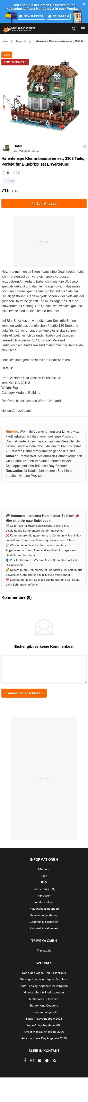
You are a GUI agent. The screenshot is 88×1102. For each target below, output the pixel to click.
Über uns (44, 869)
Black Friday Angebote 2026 (44, 1018)
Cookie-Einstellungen (44, 928)
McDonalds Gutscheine (44, 999)
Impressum (44, 895)
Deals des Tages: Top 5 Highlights (44, 972)
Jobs (44, 876)
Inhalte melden (44, 902)
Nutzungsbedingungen (44, 908)
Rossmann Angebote (44, 1012)
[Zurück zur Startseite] (19, 28)
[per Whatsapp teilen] (32, 1060)
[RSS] (54, 1060)
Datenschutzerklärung (44, 915)
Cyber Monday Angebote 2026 (44, 1031)
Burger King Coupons (44, 1005)
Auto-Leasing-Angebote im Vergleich (44, 986)
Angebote (21, 41)
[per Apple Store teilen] (39, 1060)
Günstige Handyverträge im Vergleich (44, 979)
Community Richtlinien (44, 921)
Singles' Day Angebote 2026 (44, 1025)
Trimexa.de (44, 950)
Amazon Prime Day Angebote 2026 (44, 1038)
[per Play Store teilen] (47, 1060)
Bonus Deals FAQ (44, 889)
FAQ (44, 882)
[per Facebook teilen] (25, 1060)
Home (4, 41)
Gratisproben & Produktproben (44, 992)
